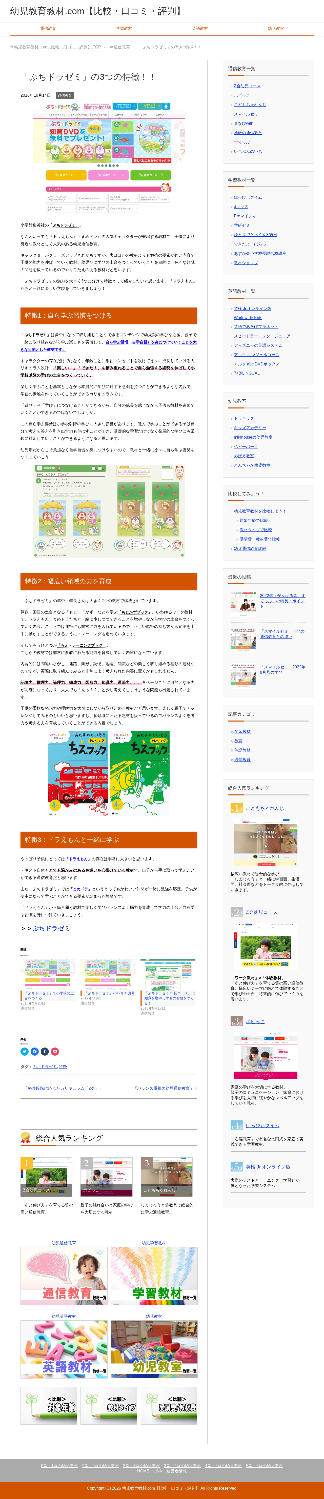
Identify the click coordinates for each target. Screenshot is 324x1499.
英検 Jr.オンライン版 (252, 308)
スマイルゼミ (246, 114)
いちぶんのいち (248, 151)
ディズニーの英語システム (258, 345)
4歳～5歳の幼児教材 (223, 1466)
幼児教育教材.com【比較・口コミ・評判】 (97, 11)
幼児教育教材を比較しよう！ (260, 511)
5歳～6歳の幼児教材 (264, 1466)
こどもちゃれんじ (250, 104)
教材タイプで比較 (256, 530)
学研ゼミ (242, 225)
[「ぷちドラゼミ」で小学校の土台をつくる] (48, 975)
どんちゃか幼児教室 (252, 465)
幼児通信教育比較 (250, 548)
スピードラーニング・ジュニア (262, 336)
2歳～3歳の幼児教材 (141, 1466)
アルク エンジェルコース (256, 355)
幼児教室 (276, 28)
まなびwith (243, 123)
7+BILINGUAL (247, 373)
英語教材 (200, 28)
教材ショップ (246, 263)
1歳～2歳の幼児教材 (100, 1466)
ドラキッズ (244, 418)
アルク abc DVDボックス (257, 364)
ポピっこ (242, 95)
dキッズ (241, 206)
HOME (143, 1471)
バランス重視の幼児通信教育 (163, 1088)
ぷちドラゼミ (52, 928)
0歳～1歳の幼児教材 (59, 1466)
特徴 (63, 1066)
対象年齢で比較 (254, 520)
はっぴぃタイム (248, 197)
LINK (158, 1471)
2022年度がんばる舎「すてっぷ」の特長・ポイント (283, 600)
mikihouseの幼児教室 (253, 437)
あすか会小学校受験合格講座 (260, 253)
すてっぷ (242, 142)
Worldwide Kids (248, 318)
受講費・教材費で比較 (260, 539)
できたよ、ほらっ (250, 244)
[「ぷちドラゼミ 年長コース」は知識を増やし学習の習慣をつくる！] (167, 975)
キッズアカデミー (250, 428)
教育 (238, 741)
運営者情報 (177, 1471)
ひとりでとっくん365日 (255, 235)
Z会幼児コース (247, 86)
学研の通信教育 (248, 133)
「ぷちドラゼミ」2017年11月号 (109, 993)
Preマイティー (247, 216)
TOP (57, 47)
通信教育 (48, 28)
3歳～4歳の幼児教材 (182, 1466)
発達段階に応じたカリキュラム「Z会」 (63, 1088)
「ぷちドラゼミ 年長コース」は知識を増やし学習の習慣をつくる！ (169, 998)
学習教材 (124, 28)
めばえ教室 (244, 456)
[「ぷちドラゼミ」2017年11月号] (107, 975)
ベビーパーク (246, 446)
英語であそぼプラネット (256, 326)
